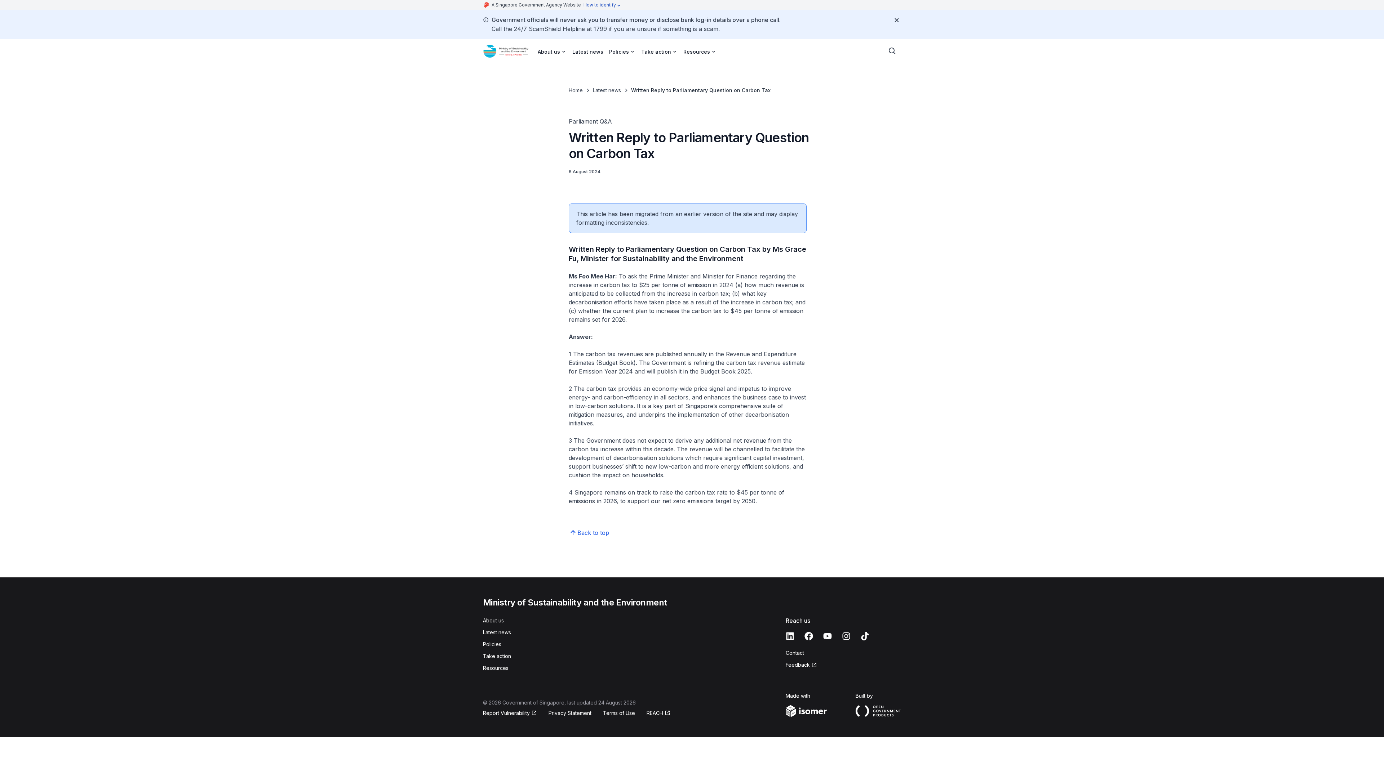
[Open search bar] (892, 51)
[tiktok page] (865, 636)
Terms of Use (619, 713)
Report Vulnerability (506, 713)
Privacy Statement (570, 713)
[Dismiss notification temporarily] (896, 20)
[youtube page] (827, 636)
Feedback (798, 665)
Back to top (593, 532)
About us (493, 620)
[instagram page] (846, 636)
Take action (497, 656)
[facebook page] (808, 636)
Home (576, 90)
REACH (655, 713)
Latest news (587, 52)
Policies (492, 644)
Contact (795, 653)
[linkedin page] (790, 636)
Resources (496, 668)
